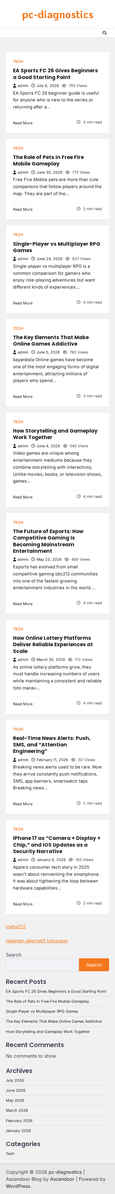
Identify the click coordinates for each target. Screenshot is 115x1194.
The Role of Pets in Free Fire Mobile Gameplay (48, 160)
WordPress (18, 1186)
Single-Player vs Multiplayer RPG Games (56, 247)
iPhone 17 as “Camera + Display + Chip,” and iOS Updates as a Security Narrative (57, 845)
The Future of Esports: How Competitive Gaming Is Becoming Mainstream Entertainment (48, 541)
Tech (18, 61)
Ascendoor (62, 1179)
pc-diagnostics (57, 13)
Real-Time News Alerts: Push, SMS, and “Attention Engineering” (52, 745)
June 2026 (15, 1090)
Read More (22, 123)
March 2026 (17, 1110)
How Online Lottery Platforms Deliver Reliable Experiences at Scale (53, 644)
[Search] (104, 33)
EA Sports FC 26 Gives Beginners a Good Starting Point (55, 74)
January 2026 (18, 1130)
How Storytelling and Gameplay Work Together (55, 434)
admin (23, 85)
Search (13, 955)
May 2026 (15, 1100)
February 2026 (19, 1120)
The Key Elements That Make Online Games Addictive (51, 340)
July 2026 (15, 1080)
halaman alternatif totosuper (37, 941)
